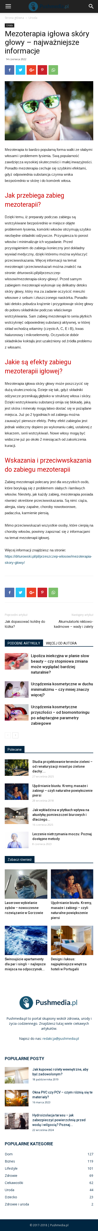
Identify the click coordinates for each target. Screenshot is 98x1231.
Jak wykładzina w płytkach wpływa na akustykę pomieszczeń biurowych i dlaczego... (60, 814)
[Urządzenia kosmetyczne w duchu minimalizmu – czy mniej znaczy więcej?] (17, 689)
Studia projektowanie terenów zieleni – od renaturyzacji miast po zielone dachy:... (62, 766)
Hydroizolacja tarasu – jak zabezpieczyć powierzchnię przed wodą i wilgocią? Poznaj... (59, 1120)
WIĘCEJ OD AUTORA (61, 643)
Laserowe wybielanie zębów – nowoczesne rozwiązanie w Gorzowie (24, 908)
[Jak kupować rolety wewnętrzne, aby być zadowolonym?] (17, 1075)
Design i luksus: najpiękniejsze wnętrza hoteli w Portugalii (69, 964)
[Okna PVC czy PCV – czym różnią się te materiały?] (17, 1098)
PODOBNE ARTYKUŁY (24, 643)
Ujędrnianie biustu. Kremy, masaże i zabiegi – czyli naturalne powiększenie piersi (62, 790)
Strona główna (14, 18)
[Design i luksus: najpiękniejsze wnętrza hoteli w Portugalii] (72, 940)
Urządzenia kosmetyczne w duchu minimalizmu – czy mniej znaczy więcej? (62, 689)
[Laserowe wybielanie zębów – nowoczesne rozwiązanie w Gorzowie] (26, 884)
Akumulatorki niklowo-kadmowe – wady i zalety (73, 624)
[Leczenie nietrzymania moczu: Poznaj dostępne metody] (17, 840)
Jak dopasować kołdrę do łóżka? (25, 624)
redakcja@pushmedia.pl (61, 1038)
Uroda (33, 18)
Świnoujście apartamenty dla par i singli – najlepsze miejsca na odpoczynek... (25, 964)
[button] (91, 6)
